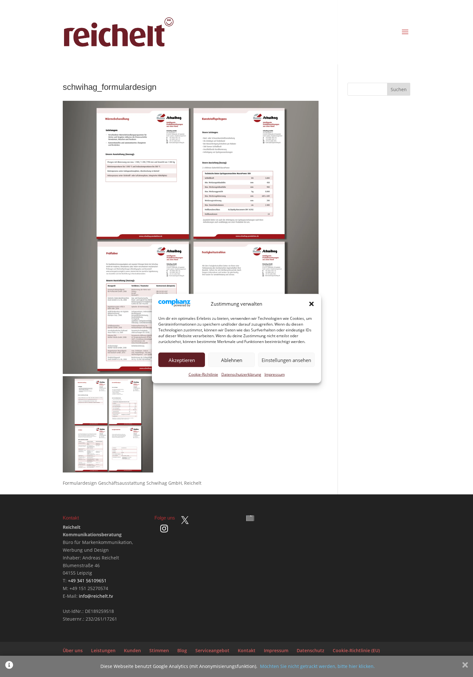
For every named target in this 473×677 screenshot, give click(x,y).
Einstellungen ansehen (286, 360)
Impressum (274, 374)
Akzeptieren (182, 360)
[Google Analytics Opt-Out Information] (9, 666)
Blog (182, 650)
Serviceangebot (212, 650)
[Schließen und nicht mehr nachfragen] (465, 666)
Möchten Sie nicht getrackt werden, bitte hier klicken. (317, 666)
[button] (311, 304)
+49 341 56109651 (87, 580)
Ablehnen (231, 360)
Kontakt (246, 650)
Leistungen (103, 650)
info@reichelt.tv (96, 596)
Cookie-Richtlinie (203, 374)
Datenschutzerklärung (241, 374)
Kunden (132, 650)
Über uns (73, 650)
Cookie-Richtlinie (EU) (356, 650)
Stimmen (159, 650)
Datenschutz (310, 650)
